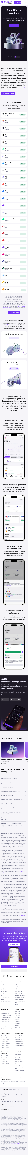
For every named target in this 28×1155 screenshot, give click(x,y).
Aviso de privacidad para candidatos (15, 1083)
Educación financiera (20, 1052)
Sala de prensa (18, 993)
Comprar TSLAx (5, 1057)
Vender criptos (4, 986)
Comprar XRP (4, 1041)
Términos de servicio (5, 1081)
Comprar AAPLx (5, 1059)
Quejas (16, 1004)
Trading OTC (4, 992)
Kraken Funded (5, 1005)
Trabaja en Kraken (19, 986)
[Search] (23, 2)
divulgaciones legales (15, 1143)
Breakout (18, 1094)
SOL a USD (17, 1019)
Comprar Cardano (5, 1043)
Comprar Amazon (19, 1041)
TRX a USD (17, 1025)
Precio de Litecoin (5, 1025)
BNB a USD (17, 1017)
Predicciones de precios (7, 1029)
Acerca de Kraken (19, 981)
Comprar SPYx (4, 1061)
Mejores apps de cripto (20, 1065)
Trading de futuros (5, 990)
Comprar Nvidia (18, 1035)
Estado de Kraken (19, 999)
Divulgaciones (4, 1083)
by (4, 1089)
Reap (22, 1101)
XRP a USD (17, 1015)
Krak (2, 1106)
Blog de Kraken (18, 988)
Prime (5, 1106)
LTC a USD (17, 1027)
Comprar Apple (18, 1039)
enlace (4, 1121)
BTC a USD (17, 1012)
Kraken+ (7, 325)
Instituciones (4, 993)
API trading (4, 995)
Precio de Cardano (5, 1021)
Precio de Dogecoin (6, 1017)
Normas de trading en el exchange (18, 1081)
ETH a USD (17, 1013)
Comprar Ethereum (5, 1037)
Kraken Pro (7, 1094)
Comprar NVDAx (5, 1055)
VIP (21, 1094)
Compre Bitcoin (5, 1035)
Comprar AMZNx (5, 1063)
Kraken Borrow (4, 1003)
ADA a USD (17, 1023)
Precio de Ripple (5, 1019)
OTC (8, 1106)
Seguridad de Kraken (20, 984)
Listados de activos (19, 997)
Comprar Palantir (19, 1043)
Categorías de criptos (6, 1027)
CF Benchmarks (17, 1101)
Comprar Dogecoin (5, 1039)
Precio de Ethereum (6, 1015)
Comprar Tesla (18, 1037)
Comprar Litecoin (5, 1047)
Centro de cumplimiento (6, 1079)
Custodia (12, 1106)
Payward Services (5, 1101)
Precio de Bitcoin (5, 1013)
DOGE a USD (18, 1021)
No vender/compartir (17, 1077)
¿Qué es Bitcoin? (19, 1061)
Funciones (4, 981)
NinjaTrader (13, 1094)
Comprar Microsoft (19, 1045)
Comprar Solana (5, 1045)
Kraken (2, 1094)
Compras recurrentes (6, 1001)
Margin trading (4, 988)
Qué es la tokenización (20, 1063)
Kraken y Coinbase (19, 1070)
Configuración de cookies (6, 1077)
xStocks (11, 1101)
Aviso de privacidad (15, 1076)
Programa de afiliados (20, 995)
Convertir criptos (19, 1009)
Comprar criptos (5, 984)
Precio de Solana (5, 1023)
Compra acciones (19, 1033)
